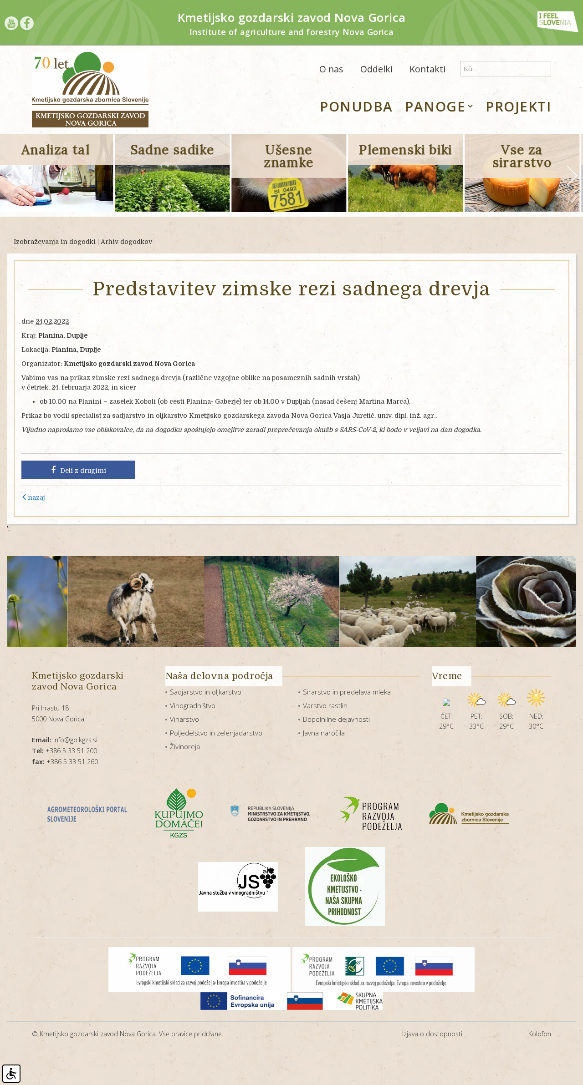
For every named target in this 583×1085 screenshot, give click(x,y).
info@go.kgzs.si (64, 739)
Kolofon (539, 1033)
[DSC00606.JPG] (360, 601)
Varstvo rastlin (325, 705)
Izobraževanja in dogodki (55, 241)
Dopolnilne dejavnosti (336, 719)
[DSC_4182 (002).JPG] (497, 601)
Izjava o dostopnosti (432, 1033)
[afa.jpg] (88, 601)
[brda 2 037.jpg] (224, 601)
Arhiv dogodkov (126, 241)
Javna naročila (324, 732)
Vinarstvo (184, 719)
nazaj (36, 497)
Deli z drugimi (83, 470)
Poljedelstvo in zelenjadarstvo (216, 732)
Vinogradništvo (192, 705)
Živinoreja (185, 746)
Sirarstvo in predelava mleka (347, 691)
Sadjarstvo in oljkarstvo (205, 691)
